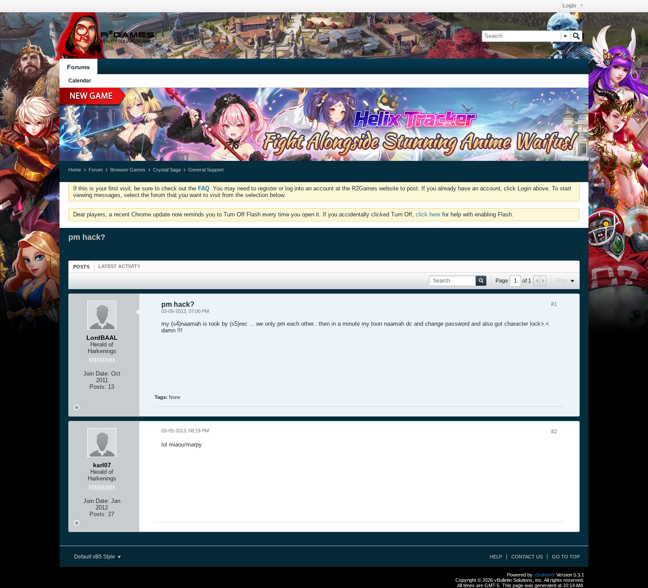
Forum (96, 169)
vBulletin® (544, 574)
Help (496, 556)
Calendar (79, 81)
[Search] (576, 36)
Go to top (566, 556)
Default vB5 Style (95, 557)
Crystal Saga (167, 169)
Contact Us (527, 556)
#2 (554, 431)
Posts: (97, 386)
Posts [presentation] (81, 266)
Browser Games (127, 169)
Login (569, 6)
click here (428, 214)
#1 (554, 304)
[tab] (81, 266)
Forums (78, 67)
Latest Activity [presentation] (119, 266)
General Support (205, 169)
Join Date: (96, 373)
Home (74, 169)
